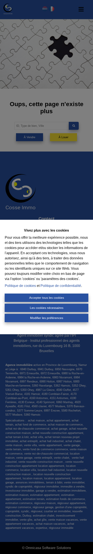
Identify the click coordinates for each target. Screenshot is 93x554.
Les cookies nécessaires (46, 307)
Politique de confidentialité (60, 286)
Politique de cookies (20, 286)
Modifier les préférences (46, 318)
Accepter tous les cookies (46, 297)
